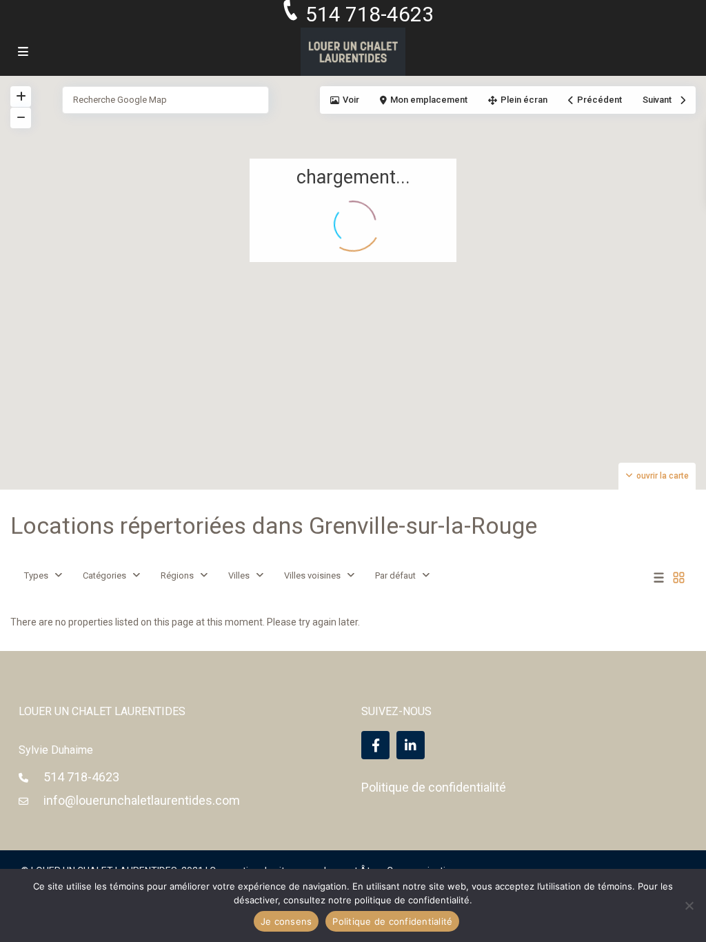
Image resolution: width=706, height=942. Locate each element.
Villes (239, 575)
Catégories (104, 575)
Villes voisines (312, 575)
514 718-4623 (81, 777)
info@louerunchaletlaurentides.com (141, 800)
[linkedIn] (410, 745)
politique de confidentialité (412, 899)
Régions (177, 575)
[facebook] (375, 745)
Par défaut (395, 575)
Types (36, 575)
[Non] (689, 905)
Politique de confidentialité (433, 787)
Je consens (286, 921)
